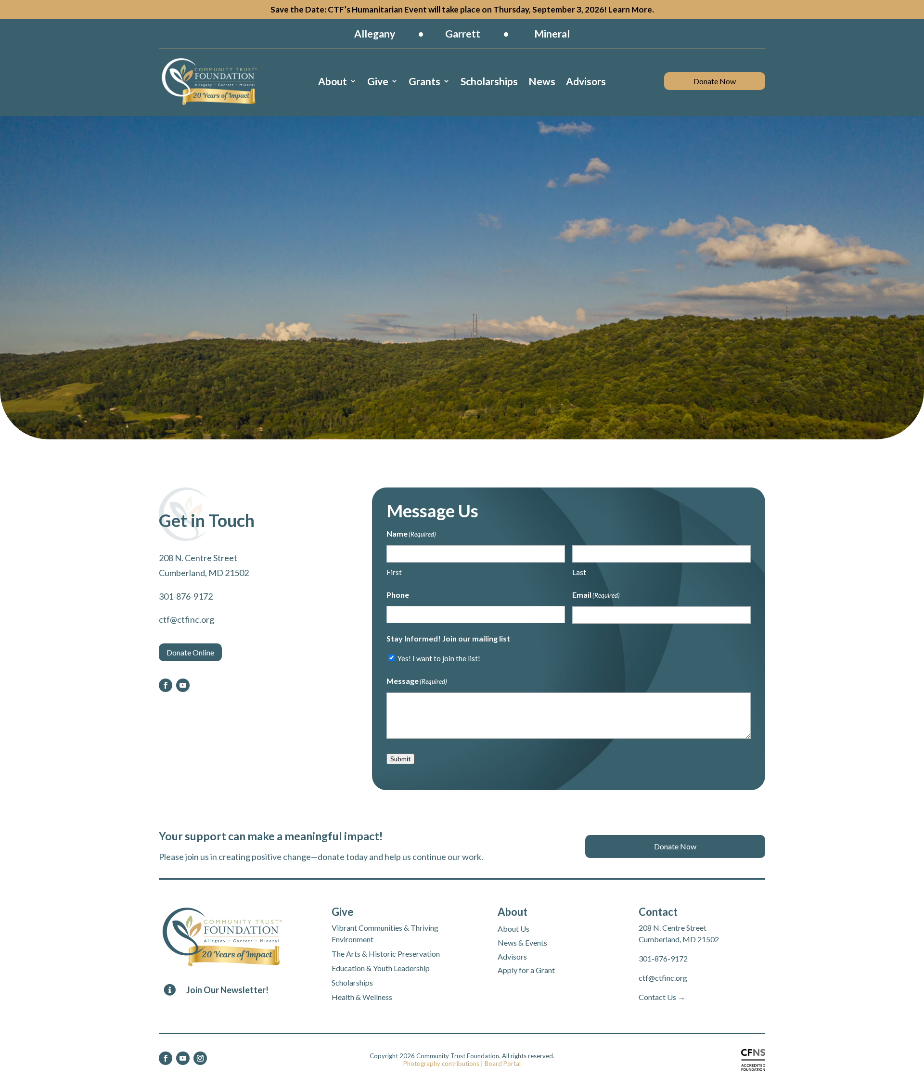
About (332, 81)
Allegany (374, 33)
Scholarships (489, 81)
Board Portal (503, 1063)
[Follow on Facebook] (165, 685)
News (541, 81)
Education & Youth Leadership (381, 968)
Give (377, 81)
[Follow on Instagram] (200, 1058)
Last (579, 572)
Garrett (462, 33)
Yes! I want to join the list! (439, 658)
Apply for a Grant (526, 970)
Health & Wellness (362, 996)
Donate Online (190, 652)
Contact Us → (662, 996)
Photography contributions (441, 1063)
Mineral (552, 33)
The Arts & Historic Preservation (386, 953)
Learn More (630, 9)
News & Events (522, 942)
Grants (424, 81)
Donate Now (714, 81)
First (394, 572)
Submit (400, 759)
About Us (513, 928)
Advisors (586, 81)
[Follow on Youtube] (183, 685)
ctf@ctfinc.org (663, 977)
